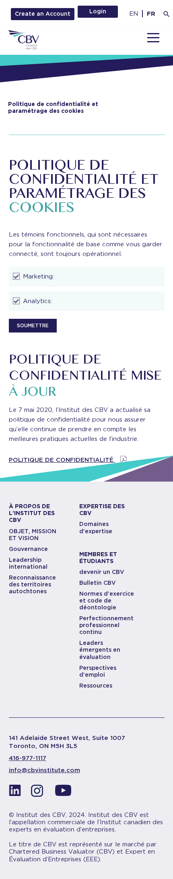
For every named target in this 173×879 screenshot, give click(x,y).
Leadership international (28, 563)
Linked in (15, 793)
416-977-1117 (27, 758)
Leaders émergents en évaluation (99, 650)
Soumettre (33, 325)
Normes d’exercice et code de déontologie (106, 600)
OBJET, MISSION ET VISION (32, 534)
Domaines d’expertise (95, 527)
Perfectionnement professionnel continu (106, 625)
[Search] (166, 14)
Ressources (95, 685)
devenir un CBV (101, 572)
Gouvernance (28, 549)
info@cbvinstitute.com (44, 770)
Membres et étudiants (98, 557)
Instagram (39, 793)
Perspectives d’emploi (97, 671)
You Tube (63, 793)
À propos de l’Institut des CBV (32, 513)
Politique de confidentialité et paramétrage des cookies (53, 107)
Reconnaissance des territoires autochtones (32, 584)
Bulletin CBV (97, 583)
